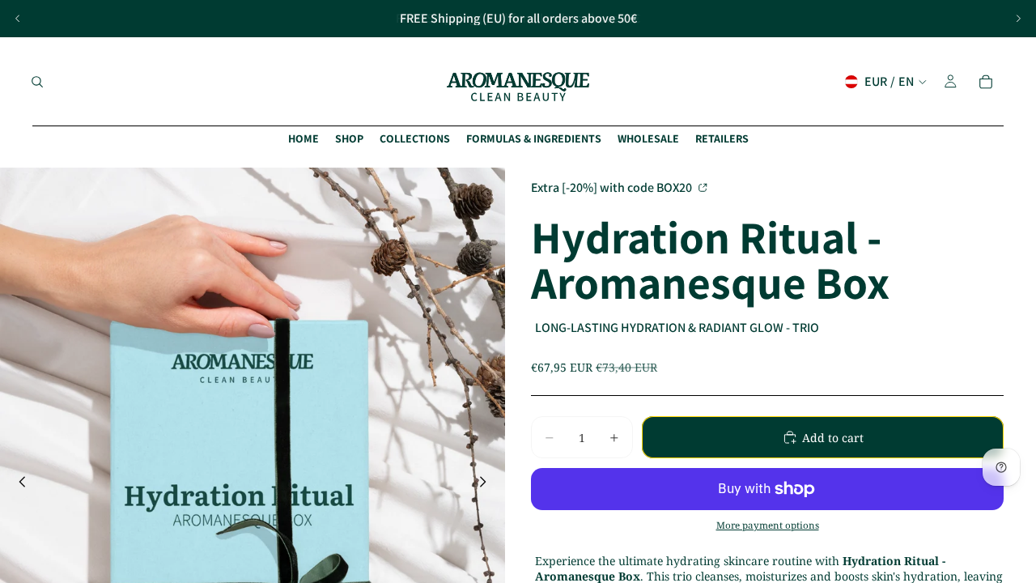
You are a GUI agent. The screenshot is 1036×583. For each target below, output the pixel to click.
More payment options (767, 525)
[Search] (37, 82)
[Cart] (986, 82)
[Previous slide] (18, 18)
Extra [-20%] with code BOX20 (612, 186)
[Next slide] (1018, 18)
